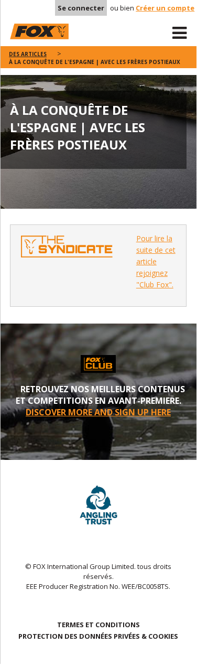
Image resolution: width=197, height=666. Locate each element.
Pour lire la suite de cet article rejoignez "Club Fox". (156, 261)
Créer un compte (165, 8)
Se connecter (81, 8)
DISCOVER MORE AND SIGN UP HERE (98, 412)
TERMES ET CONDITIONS (98, 624)
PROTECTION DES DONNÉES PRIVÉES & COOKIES (98, 636)
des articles (28, 54)
